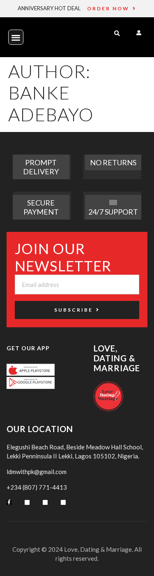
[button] (15, 37)
